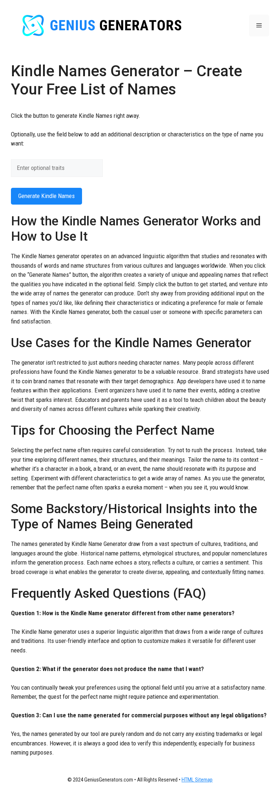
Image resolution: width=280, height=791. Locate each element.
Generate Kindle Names (46, 195)
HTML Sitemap (197, 779)
